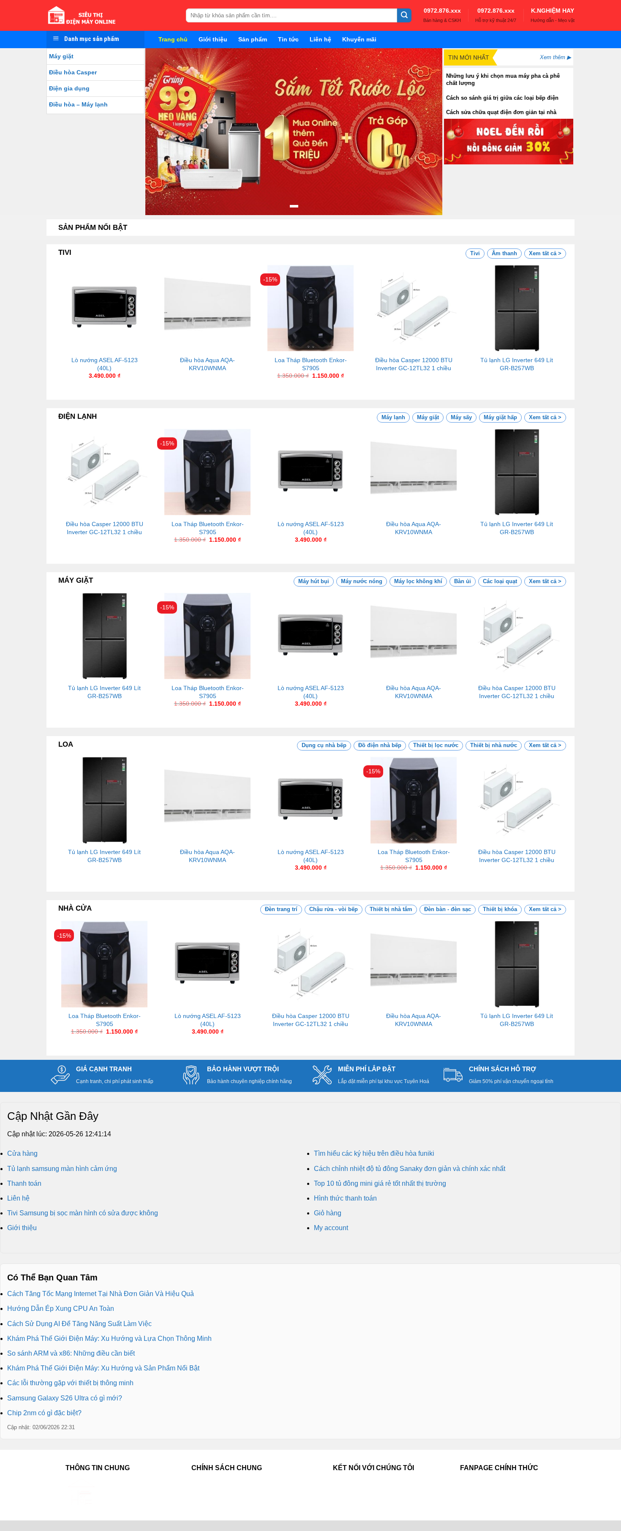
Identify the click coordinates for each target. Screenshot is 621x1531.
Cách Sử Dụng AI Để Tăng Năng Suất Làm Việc (79, 1323)
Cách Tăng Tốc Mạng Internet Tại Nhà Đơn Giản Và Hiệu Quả (100, 1293)
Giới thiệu (213, 39)
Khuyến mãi (359, 39)
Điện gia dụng (69, 88)
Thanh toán (24, 1183)
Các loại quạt (500, 581)
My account (331, 1227)
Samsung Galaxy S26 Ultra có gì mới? (64, 1398)
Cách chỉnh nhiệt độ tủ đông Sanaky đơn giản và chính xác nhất (409, 1168)
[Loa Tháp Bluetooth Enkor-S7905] (310, 308)
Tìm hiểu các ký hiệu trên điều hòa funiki (374, 1153)
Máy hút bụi (313, 581)
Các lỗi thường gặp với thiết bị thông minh (70, 1382)
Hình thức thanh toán (345, 1198)
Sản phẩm (252, 39)
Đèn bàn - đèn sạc (447, 909)
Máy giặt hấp (500, 417)
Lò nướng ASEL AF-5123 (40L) (104, 364)
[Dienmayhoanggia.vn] (109, 15)
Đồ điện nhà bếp (379, 745)
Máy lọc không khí (418, 581)
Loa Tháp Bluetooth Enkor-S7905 (311, 364)
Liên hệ (320, 39)
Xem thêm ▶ (555, 57)
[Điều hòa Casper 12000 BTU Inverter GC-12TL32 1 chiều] (413, 308)
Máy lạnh (393, 417)
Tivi (475, 253)
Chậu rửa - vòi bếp (333, 909)
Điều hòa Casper (73, 72)
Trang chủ (173, 39)
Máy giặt (61, 56)
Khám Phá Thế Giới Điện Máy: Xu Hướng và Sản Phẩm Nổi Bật (103, 1368)
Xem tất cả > (545, 253)
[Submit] (404, 15)
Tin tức (288, 39)
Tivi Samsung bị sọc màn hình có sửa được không (82, 1213)
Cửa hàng (22, 1153)
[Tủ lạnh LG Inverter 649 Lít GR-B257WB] (517, 308)
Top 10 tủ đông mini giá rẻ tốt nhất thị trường (380, 1183)
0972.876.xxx (442, 10)
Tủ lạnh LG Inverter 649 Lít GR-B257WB (516, 364)
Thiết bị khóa (500, 909)
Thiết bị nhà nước (493, 745)
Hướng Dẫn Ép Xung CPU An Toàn (60, 1308)
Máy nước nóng (361, 581)
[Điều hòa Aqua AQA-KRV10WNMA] (207, 308)
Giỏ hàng (327, 1213)
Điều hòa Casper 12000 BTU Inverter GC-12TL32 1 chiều (413, 364)
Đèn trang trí (281, 909)
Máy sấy (461, 417)
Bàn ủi (462, 581)
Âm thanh (504, 253)
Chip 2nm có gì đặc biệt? (44, 1412)
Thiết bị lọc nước (435, 745)
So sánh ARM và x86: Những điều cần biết (71, 1353)
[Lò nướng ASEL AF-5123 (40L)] (104, 308)
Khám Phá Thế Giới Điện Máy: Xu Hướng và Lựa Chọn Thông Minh (109, 1338)
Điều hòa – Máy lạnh (78, 104)
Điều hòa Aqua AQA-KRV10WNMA (207, 364)
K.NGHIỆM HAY (552, 10)
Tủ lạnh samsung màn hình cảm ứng (62, 1168)
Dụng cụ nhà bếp (324, 745)
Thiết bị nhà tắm (391, 909)
